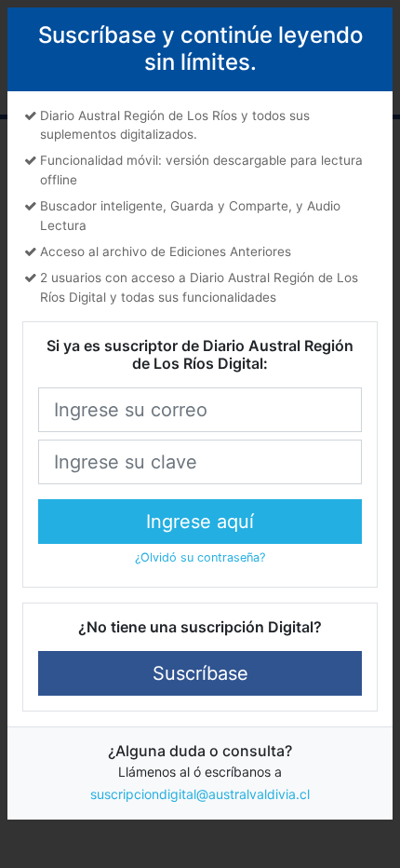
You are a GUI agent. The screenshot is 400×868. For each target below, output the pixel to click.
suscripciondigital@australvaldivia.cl (200, 794)
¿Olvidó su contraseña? (200, 557)
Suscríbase (200, 673)
